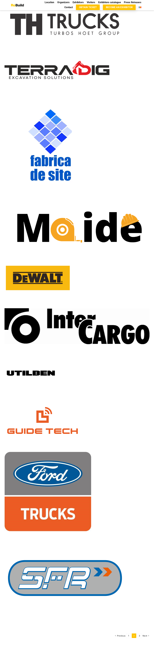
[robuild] (17, 2)
